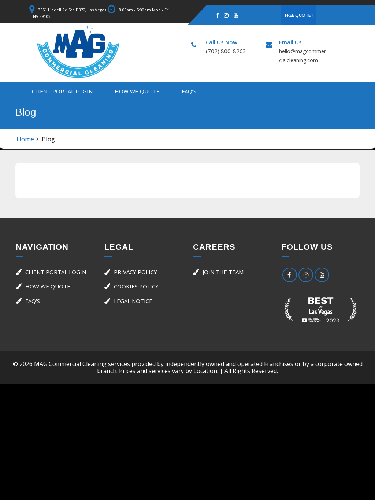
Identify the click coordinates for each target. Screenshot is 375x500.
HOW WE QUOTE (137, 91)
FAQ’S (189, 91)
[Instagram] (226, 15)
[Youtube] (236, 15)
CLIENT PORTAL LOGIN (62, 91)
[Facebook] (217, 15)
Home (25, 139)
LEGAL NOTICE (133, 301)
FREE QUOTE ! (299, 15)
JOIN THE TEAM (223, 272)
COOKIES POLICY (136, 286)
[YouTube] (322, 275)
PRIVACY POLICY (135, 272)
